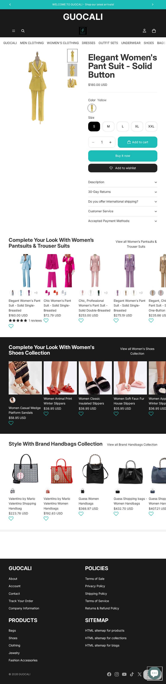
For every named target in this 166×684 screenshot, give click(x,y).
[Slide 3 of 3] (72, 83)
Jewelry (14, 653)
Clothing (14, 645)
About (13, 578)
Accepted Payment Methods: (109, 221)
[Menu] (14, 31)
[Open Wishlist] (11, 326)
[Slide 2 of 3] (72, 70)
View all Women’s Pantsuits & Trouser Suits (136, 244)
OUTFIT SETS (108, 43)
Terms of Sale (94, 578)
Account (15, 586)
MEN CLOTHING (32, 43)
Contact (14, 593)
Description (96, 182)
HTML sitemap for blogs (102, 645)
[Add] (35, 479)
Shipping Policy (96, 593)
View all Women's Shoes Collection (137, 351)
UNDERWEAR (130, 43)
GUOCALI (10, 43)
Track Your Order (21, 601)
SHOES (149, 43)
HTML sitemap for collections (105, 638)
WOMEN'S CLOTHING (63, 43)
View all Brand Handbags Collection (132, 444)
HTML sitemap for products (104, 630)
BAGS (161, 43)
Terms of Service (97, 601)
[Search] (23, 31)
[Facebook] (109, 674)
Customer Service (100, 211)
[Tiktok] (131, 674)
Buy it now (122, 155)
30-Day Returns (99, 191)
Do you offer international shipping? (113, 201)
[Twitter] (139, 674)
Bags (12, 630)
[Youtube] (124, 674)
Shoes (13, 638)
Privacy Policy (95, 586)
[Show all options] (35, 292)
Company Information (24, 608)
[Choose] (35, 281)
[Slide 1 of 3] (72, 55)
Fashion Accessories (23, 660)
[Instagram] (116, 674)
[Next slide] (152, 292)
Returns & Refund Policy (102, 608)
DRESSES (88, 43)
